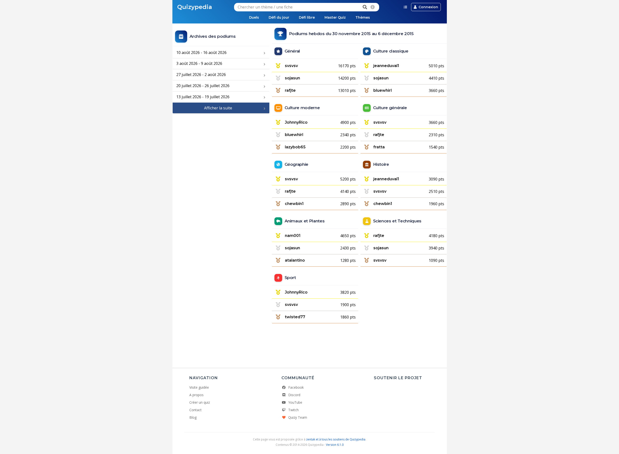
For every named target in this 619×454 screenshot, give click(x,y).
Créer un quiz (199, 402)
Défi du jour (279, 17)
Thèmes (362, 17)
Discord (294, 395)
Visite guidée (199, 387)
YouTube (295, 402)
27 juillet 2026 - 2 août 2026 (201, 74)
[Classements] (405, 7)
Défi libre (307, 17)
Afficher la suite (218, 108)
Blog (193, 417)
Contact (195, 410)
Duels (254, 17)
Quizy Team (297, 417)
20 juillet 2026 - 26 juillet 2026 (202, 85)
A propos (196, 395)
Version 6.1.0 (335, 445)
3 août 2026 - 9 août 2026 (199, 63)
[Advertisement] (221, 149)
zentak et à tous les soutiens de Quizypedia (335, 439)
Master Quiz (335, 17)
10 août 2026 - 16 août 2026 (201, 52)
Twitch (293, 410)
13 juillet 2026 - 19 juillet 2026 (202, 96)
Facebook (296, 387)
